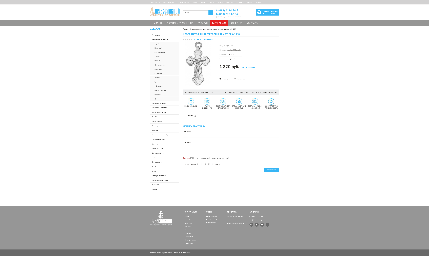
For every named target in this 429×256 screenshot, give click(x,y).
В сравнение (241, 79)
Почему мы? (155, 2)
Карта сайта (189, 243)
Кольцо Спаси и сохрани (235, 216)
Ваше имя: (187, 131)
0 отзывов (197, 39)
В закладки (226, 79)
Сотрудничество (169, 2)
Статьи (211, 2)
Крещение (188, 233)
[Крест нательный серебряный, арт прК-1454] (198, 63)
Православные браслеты (235, 223)
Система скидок (183, 2)
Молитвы (203, 2)
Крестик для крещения (234, 220)
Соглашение (189, 237)
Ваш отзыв (187, 142)
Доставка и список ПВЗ (225, 2)
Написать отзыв (208, 39)
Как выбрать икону (191, 220)
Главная (185, 29)
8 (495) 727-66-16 (227, 10)
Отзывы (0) (191, 116)
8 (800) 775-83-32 (227, 14)
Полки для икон (211, 223)
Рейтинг (186, 164)
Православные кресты (197, 29)
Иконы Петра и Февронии (214, 220)
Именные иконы (211, 216)
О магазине (240, 2)
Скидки (194, 2)
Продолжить (272, 170)
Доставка (188, 226)
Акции (187, 216)
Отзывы (249, 2)
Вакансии (188, 230)
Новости (258, 2)
